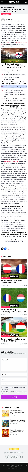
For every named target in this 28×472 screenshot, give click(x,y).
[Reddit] (16, 457)
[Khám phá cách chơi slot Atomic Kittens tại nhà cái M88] (5, 417)
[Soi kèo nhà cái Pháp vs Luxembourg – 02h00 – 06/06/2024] (14, 298)
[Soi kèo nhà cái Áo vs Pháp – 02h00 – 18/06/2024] (14, 269)
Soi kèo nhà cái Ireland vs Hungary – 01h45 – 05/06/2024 (13, 340)
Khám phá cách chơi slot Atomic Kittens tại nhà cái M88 (17, 412)
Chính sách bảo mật (16, 468)
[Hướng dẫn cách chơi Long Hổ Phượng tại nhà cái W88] (5, 426)
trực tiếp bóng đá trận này (11, 161)
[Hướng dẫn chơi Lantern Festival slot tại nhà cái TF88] (5, 436)
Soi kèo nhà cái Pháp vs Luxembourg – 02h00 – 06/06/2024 (14, 311)
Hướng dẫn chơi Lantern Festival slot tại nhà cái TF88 (17, 431)
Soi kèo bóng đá (6, 14)
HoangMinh (10, 19)
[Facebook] (7, 457)
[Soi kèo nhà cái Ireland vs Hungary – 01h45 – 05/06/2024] (14, 327)
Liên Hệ (9, 468)
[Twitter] (12, 457)
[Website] (21, 457)
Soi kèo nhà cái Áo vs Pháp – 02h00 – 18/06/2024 (11, 282)
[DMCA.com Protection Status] (14, 450)
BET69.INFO (11, 465)
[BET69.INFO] (14, 2)
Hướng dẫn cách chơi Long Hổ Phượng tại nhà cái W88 (17, 421)
